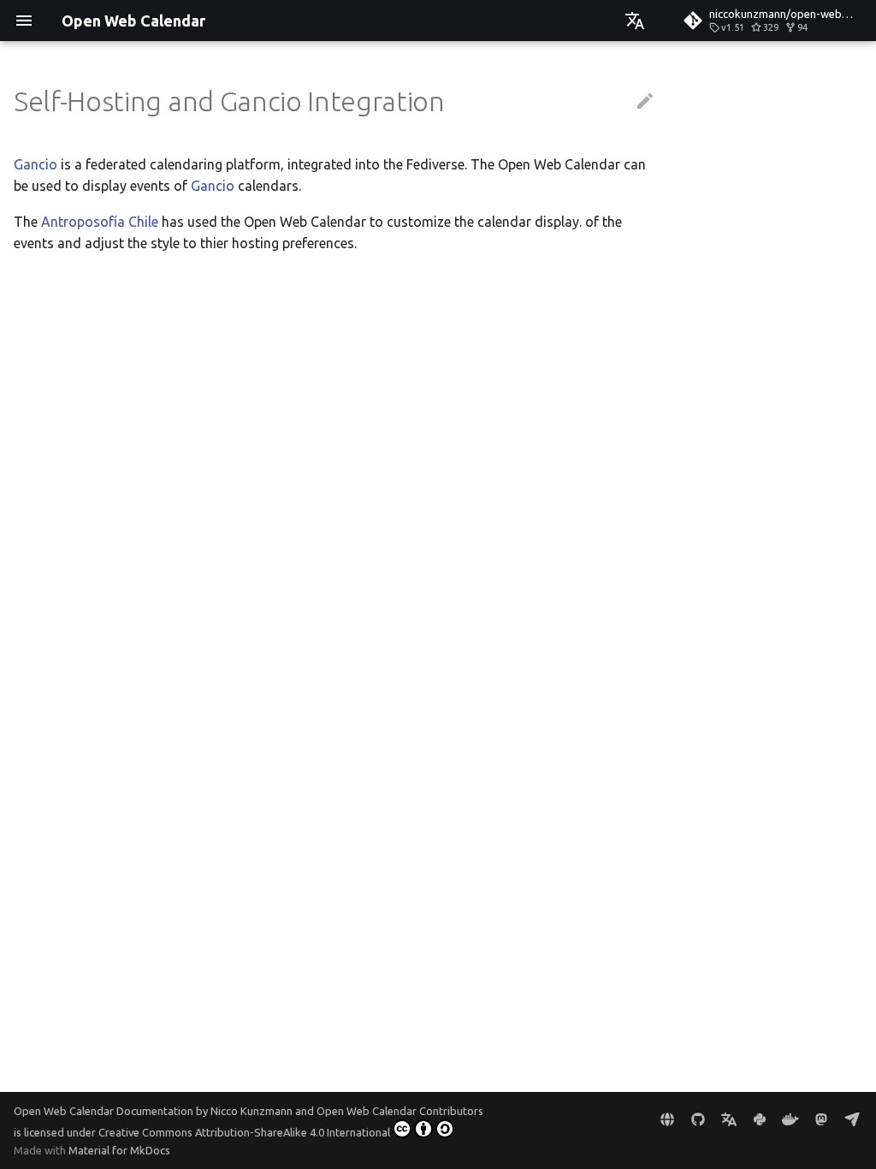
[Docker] (790, 1119)
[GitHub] (698, 1119)
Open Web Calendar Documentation (103, 1111)
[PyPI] (759, 1119)
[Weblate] (729, 1119)
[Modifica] (645, 102)
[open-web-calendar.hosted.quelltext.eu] (667, 1119)
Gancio (35, 164)
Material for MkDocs (119, 1150)
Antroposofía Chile (99, 221)
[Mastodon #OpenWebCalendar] (821, 1119)
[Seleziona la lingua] (635, 20)
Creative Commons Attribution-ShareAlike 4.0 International (244, 1132)
